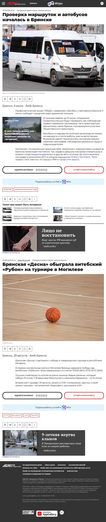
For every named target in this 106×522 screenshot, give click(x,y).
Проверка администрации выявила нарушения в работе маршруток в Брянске (31, 209)
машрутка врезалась (42, 154)
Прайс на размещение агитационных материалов (43, 471)
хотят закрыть (72, 159)
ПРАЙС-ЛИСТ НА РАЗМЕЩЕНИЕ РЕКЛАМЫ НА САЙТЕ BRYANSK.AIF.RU (65, 468)
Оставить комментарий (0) (84, 170)
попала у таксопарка (80, 157)
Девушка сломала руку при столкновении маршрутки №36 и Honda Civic (31, 217)
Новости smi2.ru (11, 252)
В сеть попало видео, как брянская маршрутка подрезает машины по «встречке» (82, 209)
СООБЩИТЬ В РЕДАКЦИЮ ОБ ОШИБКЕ (37, 474)
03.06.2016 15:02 (8, 10)
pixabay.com (7, 343)
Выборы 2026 (72, 471)
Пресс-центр (50, 465)
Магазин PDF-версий (77, 465)
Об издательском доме (32, 465)
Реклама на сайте (30, 468)
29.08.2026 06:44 (9, 260)
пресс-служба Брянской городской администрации (23, 93)
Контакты (62, 465)
